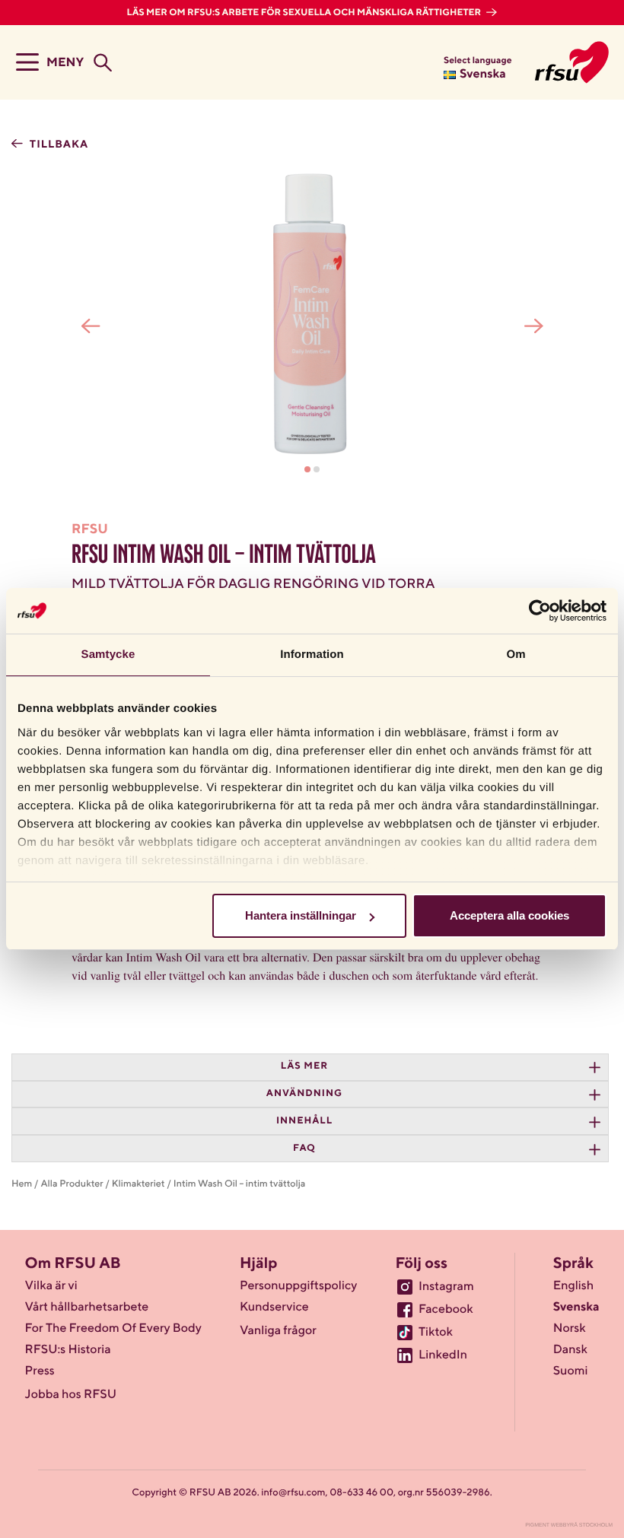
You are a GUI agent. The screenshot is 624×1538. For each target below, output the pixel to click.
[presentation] (90, 326)
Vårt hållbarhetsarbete (87, 1307)
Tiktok (436, 1333)
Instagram (446, 1287)
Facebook (446, 1310)
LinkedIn (443, 1355)
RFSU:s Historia (68, 1350)
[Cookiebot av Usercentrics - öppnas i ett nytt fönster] (539, 610)
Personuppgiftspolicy (298, 1286)
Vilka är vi (51, 1286)
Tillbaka (57, 145)
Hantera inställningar (300, 915)
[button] (307, 469)
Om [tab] (515, 654)
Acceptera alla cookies (509, 915)
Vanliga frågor (278, 1331)
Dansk (570, 1350)
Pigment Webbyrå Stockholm (569, 1525)
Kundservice (274, 1307)
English (573, 1286)
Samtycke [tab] (108, 654)
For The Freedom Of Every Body (113, 1329)
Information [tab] (312, 654)
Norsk (569, 1329)
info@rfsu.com (293, 1493)
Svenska (576, 1307)
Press (40, 1371)
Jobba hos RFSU (70, 1395)
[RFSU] (572, 62)
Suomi (570, 1371)
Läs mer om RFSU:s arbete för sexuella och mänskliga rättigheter (305, 12)
